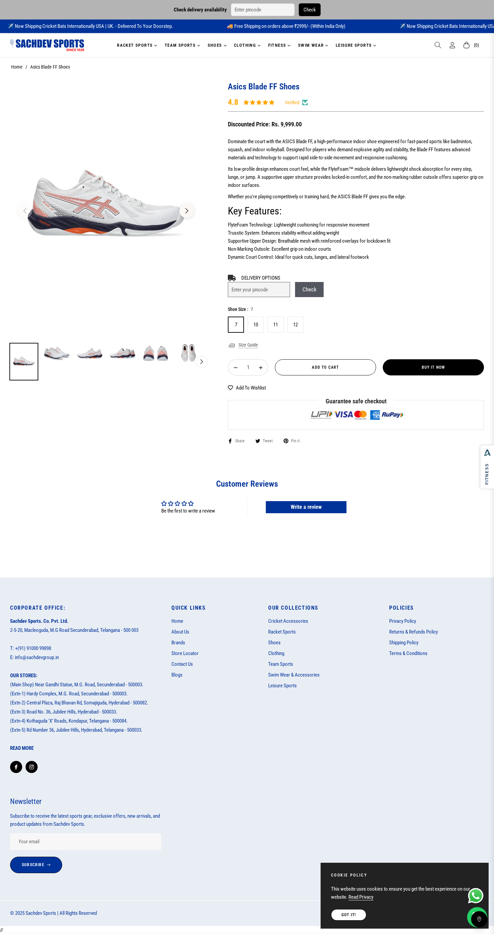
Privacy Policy (402, 621)
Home (17, 67)
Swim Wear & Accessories (294, 675)
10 (255, 325)
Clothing (276, 653)
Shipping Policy (403, 643)
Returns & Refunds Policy (413, 632)
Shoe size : (240, 309)
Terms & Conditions (408, 653)
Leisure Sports (282, 686)
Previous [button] (24, 210)
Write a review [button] (306, 507)
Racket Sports (282, 632)
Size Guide (248, 345)
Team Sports (280, 664)
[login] (452, 45)
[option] (106, 207)
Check (309, 10)
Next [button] (186, 210)
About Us (180, 632)
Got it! (348, 914)
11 (275, 325)
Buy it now (433, 367)
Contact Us (182, 664)
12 (295, 325)
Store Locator (185, 653)
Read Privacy (360, 897)
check (309, 289)
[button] (437, 45)
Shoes (274, 643)
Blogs (176, 675)
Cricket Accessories (288, 621)
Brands (178, 643)
